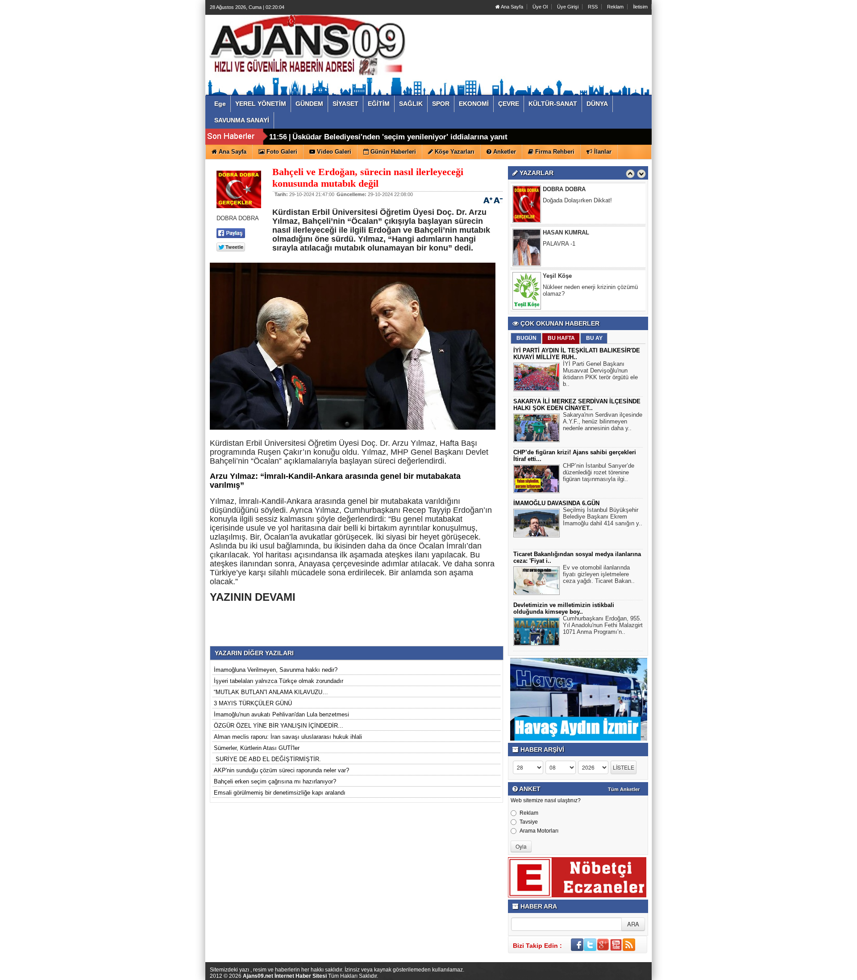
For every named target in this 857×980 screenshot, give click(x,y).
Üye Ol (540, 6)
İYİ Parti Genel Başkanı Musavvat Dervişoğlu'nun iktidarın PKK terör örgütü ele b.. (600, 373)
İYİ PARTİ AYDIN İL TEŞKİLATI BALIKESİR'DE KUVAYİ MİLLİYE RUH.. (576, 353)
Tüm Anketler (624, 789)
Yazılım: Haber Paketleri (598, 973)
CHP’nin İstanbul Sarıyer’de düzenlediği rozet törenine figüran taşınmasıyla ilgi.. (598, 472)
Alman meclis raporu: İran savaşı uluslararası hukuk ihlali (288, 736)
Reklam (615, 6)
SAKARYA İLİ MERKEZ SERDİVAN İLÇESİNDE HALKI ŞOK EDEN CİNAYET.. (577, 404)
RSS (593, 6)
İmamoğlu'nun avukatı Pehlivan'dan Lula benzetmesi (281, 714)
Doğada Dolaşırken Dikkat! (577, 200)
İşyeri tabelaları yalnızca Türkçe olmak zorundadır (278, 681)
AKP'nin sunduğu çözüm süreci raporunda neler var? (281, 770)
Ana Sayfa (511, 6)
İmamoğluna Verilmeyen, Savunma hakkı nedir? (275, 669)
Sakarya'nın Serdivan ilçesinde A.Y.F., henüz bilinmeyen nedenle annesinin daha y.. (602, 421)
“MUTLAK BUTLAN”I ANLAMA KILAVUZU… (271, 692)
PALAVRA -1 (559, 243)
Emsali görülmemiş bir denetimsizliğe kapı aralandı (279, 792)
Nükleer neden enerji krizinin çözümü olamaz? (590, 290)
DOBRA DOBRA (564, 189)
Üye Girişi (567, 6)
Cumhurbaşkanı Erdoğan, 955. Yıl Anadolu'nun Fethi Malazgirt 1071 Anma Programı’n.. (603, 625)
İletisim (640, 6)
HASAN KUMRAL (566, 232)
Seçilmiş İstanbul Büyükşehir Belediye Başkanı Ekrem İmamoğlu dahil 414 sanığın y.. (602, 517)
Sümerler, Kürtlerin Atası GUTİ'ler (257, 748)
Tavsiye (529, 822)
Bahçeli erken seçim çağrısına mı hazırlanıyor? (275, 781)
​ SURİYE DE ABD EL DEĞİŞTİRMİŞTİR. (267, 759)
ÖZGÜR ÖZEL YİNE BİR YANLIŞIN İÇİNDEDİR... (278, 725)
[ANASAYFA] (307, 46)
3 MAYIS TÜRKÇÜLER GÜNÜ (253, 703)
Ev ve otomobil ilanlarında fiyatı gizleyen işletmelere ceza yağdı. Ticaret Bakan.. (599, 574)
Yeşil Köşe (557, 275)
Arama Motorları (539, 831)
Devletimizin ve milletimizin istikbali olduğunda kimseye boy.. (563, 608)
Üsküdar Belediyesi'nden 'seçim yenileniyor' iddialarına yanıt (400, 137)
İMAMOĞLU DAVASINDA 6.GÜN (556, 503)
